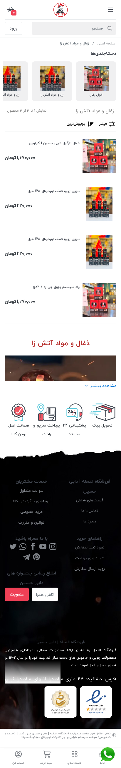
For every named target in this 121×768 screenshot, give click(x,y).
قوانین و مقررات (31, 522)
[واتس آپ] (22, 547)
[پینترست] (36, 557)
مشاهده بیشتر (103, 385)
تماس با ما (89, 510)
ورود (13, 28)
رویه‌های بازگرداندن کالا (31, 501)
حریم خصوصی (31, 511)
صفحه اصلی (106, 43)
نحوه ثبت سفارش (89, 547)
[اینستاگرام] (52, 547)
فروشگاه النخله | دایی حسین (50, 733)
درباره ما (89, 521)
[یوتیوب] (42, 547)
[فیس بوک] (32, 547)
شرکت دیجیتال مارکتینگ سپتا (40, 736)
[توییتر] (12, 547)
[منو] (110, 9)
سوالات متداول (31, 490)
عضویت (17, 594)
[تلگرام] (26, 557)
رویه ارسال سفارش (89, 568)
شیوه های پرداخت (89, 558)
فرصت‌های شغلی (89, 500)
